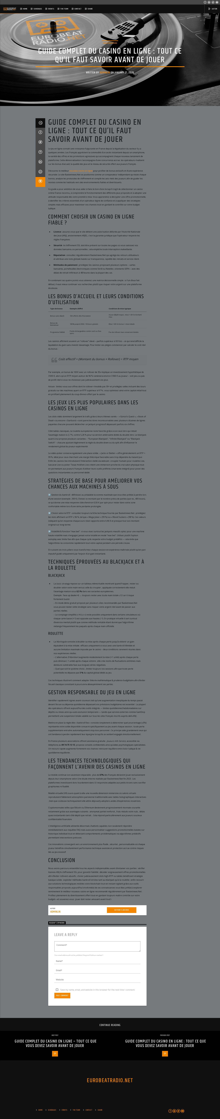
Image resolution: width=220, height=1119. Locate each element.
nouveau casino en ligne (81, 170)
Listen (214, 8)
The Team (64, 8)
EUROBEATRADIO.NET (110, 1080)
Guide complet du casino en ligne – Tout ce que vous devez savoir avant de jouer (56, 1043)
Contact (78, 8)
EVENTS (51, 8)
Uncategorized (110, 43)
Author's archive (121, 910)
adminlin (105, 72)
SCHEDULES (38, 8)
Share (90, 8)
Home (25, 8)
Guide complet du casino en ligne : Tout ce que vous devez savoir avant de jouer (165, 1043)
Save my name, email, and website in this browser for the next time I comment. (97, 989)
